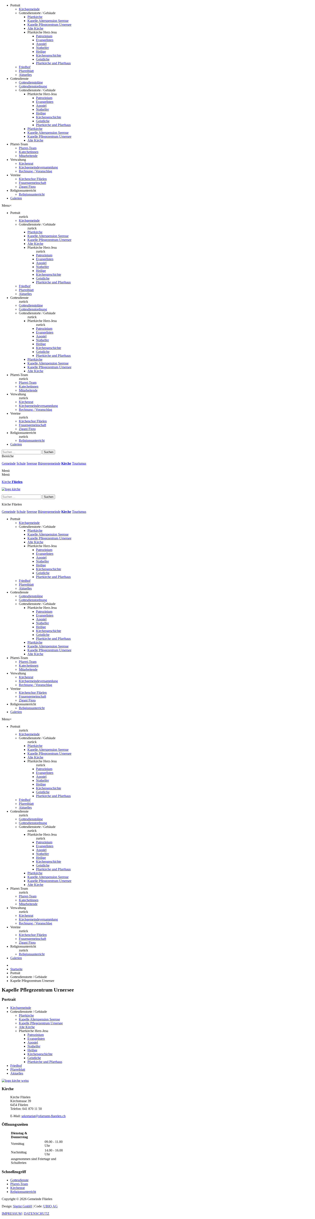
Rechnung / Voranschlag (35, 171)
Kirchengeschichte (48, 55)
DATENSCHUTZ (36, 1213)
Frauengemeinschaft (32, 183)
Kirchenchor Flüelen (33, 179)
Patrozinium (44, 36)
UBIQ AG (50, 1206)
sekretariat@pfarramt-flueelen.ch (43, 1116)
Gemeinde (9, 463)
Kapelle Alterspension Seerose (48, 21)
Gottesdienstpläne (31, 82)
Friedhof (24, 67)
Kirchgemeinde (29, 9)
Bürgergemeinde (49, 463)
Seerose (32, 463)
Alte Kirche (35, 28)
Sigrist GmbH (22, 1206)
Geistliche (43, 59)
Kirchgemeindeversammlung (38, 167)
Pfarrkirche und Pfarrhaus (53, 63)
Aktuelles (25, 75)
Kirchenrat (26, 163)
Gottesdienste (19, 1180)
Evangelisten (44, 40)
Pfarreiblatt (26, 71)
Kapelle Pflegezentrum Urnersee (49, 24)
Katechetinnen (28, 152)
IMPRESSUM (12, 1213)
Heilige (41, 51)
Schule (21, 463)
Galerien (16, 198)
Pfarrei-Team (27, 148)
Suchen (48, 452)
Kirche (66, 463)
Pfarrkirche (34, 17)
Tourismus (79, 463)
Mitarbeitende (28, 156)
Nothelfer (42, 48)
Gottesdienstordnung (33, 86)
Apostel (41, 44)
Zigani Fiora (27, 186)
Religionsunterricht (32, 194)
